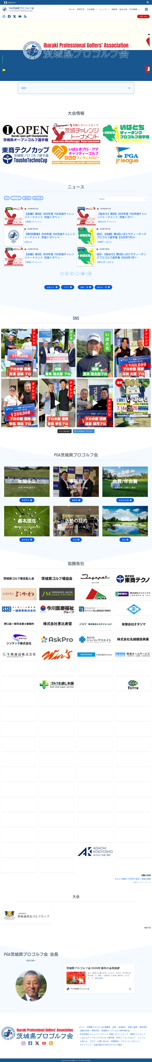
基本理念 (143, 1027)
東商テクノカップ (137, 1034)
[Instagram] (3, 16)
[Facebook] (9, 16)
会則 (114, 1027)
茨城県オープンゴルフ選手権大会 (115, 1030)
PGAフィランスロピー (125, 1037)
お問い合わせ (103, 1041)
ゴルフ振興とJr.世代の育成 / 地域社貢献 (133, 879)
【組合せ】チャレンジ (106, 221)
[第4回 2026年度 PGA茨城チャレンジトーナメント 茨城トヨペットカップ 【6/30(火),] (19, 403)
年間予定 (95, 1030)
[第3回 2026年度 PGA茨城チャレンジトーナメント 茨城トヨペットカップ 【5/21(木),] (57, 403)
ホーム (82, 1027)
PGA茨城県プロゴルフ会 (21, 8)
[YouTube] (19, 16)
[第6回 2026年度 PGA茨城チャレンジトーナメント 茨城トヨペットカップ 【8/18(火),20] (19, 353)
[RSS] (25, 16)
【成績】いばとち (104, 242)
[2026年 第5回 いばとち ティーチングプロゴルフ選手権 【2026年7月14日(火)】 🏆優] (57, 353)
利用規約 (115, 1041)
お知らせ (28, 242)
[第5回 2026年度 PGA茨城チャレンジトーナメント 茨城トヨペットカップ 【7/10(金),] (132, 353)
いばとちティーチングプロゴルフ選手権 (97, 1037)
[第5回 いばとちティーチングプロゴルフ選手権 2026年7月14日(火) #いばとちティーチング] (132, 403)
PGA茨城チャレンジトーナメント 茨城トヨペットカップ (104, 1034)
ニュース (141, 1037)
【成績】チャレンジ (33, 221)
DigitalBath (87, 1060)
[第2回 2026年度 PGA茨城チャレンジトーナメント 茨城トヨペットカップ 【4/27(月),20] (95, 403)
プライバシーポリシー (130, 1041)
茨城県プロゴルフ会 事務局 (98, 1027)
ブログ (92, 1041)
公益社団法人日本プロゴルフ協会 (107, 1044)
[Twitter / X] (14, 16)
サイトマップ (85, 1044)
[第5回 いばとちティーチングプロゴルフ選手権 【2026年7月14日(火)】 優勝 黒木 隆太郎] (95, 353)
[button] (148, 2)
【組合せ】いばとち (105, 262)
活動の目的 (84, 1030)
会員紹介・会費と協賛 (127, 1027)
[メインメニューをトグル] (146, 9)
